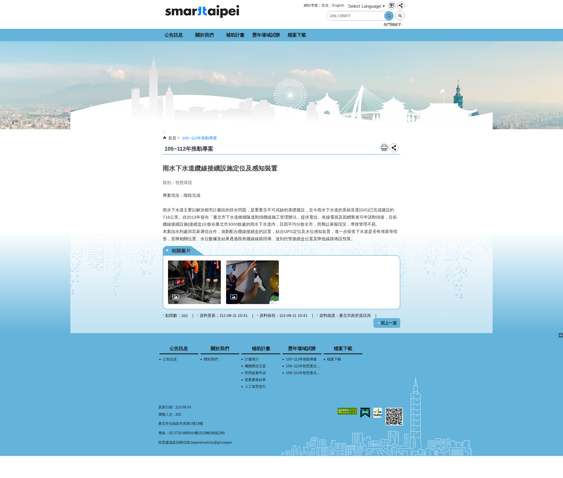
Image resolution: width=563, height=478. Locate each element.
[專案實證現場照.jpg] (252, 282)
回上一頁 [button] (389, 323)
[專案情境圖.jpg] (194, 282)
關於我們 (204, 34)
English (338, 5)
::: (1, 335)
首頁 (325, 5)
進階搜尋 (400, 15)
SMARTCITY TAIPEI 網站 (202, 11)
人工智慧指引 (255, 386)
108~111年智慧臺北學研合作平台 (304, 373)
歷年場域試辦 (266, 34)
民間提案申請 (255, 373)
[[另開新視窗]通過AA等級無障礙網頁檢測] (347, 411)
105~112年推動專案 (199, 138)
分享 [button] (401, 5)
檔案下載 (297, 34)
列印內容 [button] (384, 147)
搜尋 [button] (388, 15)
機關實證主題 (255, 366)
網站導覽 (311, 5)
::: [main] (164, 131)
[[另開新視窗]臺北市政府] (377, 413)
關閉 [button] (561, 335)
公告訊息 (174, 34)
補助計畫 (235, 34)
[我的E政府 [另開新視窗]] (365, 413)
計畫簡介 (252, 359)
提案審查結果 (255, 380)
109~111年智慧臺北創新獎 (304, 366)
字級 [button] (391, 5)
